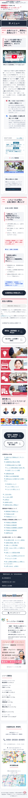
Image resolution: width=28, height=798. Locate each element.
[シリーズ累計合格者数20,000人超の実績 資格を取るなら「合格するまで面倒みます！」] (12, 595)
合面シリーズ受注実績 (11, 545)
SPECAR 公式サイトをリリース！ (16, 634)
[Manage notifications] (24, 792)
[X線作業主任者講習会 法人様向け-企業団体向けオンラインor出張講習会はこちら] (14, 390)
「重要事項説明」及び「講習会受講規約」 (12, 574)
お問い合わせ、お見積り (12, 566)
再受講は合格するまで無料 (14, 465)
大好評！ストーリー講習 (13, 470)
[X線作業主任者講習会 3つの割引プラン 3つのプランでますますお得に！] (14, 365)
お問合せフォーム (5, 316)
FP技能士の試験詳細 (11, 530)
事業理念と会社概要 (7, 585)
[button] (2, 15)
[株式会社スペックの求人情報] (14, 652)
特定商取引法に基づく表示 (8, 582)
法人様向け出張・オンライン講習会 (15, 540)
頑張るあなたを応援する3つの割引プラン (14, 480)
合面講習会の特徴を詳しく (14, 293)
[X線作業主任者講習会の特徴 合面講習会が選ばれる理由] (14, 352)
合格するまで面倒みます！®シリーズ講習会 (14, 458)
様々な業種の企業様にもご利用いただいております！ (14, 562)
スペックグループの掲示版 (15, 621)
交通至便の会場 (9, 473)
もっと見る (19, 138)
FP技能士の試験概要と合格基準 (14, 527)
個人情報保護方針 (6, 578)
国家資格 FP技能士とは (11, 511)
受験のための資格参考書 (12, 476)
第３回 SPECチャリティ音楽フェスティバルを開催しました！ (17, 631)
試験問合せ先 (9, 533)
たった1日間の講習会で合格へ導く (16, 468)
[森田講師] (6, 411)
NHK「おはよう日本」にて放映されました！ (14, 549)
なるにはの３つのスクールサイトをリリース (17, 637)
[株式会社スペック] (3, 620)
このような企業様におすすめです (16, 556)
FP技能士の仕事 (9, 514)
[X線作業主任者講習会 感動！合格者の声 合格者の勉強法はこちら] (14, 377)
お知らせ (16, 143)
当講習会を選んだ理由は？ (11, 505)
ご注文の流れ (8, 494)
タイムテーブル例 (11, 558)
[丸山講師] (22, 411)
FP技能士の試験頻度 (11, 525)
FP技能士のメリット (11, 516)
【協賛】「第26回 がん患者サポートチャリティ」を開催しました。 (17, 626)
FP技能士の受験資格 (11, 522)
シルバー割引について (13, 486)
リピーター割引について (13, 489)
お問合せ (6, 499)
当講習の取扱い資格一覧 (12, 542)
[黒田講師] (14, 411)
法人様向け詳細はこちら (12, 189)
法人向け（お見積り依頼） (14, 339)
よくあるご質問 (8, 497)
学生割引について (11, 484)
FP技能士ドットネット (11, 8)
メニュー (15, 23)
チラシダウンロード (15, 613)
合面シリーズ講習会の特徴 (12, 552)
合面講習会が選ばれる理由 (12, 462)
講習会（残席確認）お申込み (14, 331)
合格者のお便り (8, 502)
